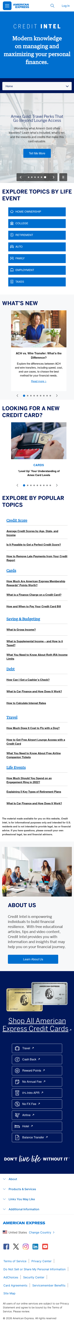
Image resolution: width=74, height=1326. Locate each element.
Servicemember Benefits (48, 1285)
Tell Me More (37, 153)
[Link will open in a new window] (6, 1246)
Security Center (33, 1277)
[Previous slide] (17, 396)
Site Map (9, 1293)
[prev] (21, 177)
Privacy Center (41, 1261)
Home (9, 86)
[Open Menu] (7, 5)
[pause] (63, 177)
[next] (53, 177)
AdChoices (10, 1277)
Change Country (40, 1232)
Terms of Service (14, 1261)
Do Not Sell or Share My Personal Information (34, 1269)
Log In (66, 6)
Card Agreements (15, 1285)
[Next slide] (57, 396)
